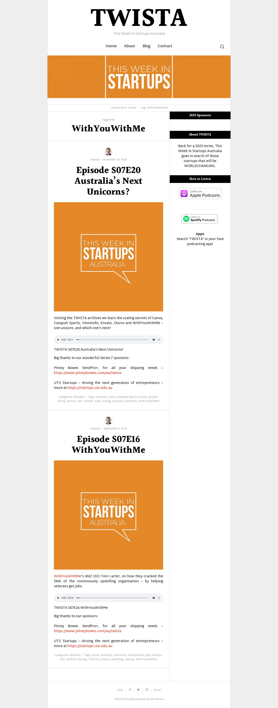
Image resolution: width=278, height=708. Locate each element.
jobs (147, 655)
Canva (112, 397)
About (129, 46)
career (95, 655)
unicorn (105, 659)
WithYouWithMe (148, 401)
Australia (101, 397)
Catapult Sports (127, 397)
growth (153, 397)
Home (111, 46)
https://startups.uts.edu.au (90, 388)
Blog (146, 46)
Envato (143, 397)
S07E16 (70, 659)
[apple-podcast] (200, 198)
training (82, 659)
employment (136, 655)
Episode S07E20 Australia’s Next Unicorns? (108, 181)
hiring (61, 401)
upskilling (117, 659)
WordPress (157, 699)
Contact (165, 46)
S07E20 (88, 401)
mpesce (95, 160)
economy (106, 655)
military (157, 655)
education (120, 655)
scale (97, 401)
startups (117, 401)
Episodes (78, 397)
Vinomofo (130, 401)
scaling (106, 401)
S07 (80, 401)
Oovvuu (71, 401)
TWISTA (93, 659)
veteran (129, 659)
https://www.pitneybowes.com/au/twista (87, 373)
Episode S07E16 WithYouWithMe (108, 445)
